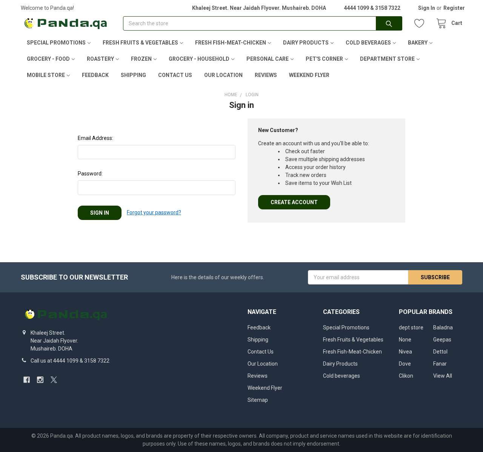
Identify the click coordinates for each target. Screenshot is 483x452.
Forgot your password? (154, 212)
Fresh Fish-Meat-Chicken (230, 43)
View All (442, 376)
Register (454, 8)
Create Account (294, 202)
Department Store (387, 59)
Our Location (223, 75)
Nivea (405, 352)
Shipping (133, 75)
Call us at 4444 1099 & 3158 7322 (70, 361)
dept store (411, 327)
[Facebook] (26, 380)
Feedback (95, 75)
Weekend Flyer (309, 75)
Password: (90, 174)
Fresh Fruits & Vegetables (140, 43)
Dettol (440, 352)
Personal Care (267, 59)
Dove (405, 364)
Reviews (266, 75)
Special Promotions (56, 43)
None (405, 340)
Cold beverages (368, 43)
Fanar (440, 364)
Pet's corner (324, 59)
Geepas (442, 340)
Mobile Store (46, 75)
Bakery (418, 43)
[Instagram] (40, 380)
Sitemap (258, 400)
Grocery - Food (48, 59)
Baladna (443, 327)
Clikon (406, 376)
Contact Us (175, 75)
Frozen (141, 59)
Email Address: (95, 138)
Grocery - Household (199, 59)
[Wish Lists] (421, 23)
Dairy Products (306, 43)
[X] (54, 380)
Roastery (100, 59)
